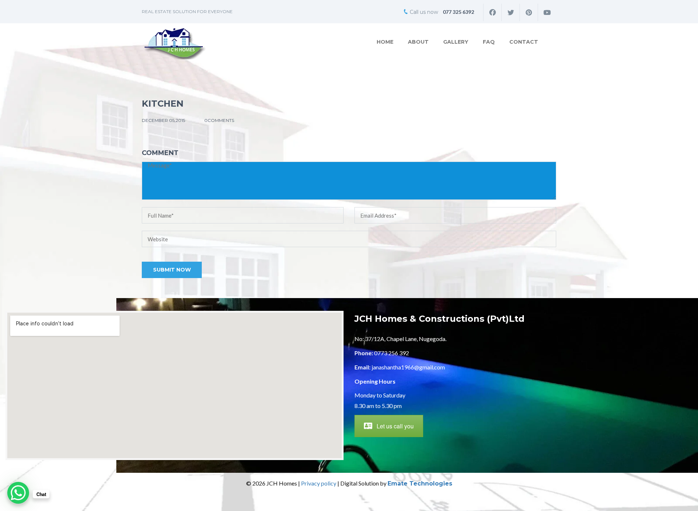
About (418, 42)
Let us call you (395, 426)
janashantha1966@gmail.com (408, 367)
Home (385, 42)
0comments (219, 120)
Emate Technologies (420, 483)
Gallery (455, 42)
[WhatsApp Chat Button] (18, 493)
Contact (523, 42)
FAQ (489, 42)
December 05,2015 (164, 120)
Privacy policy (318, 483)
